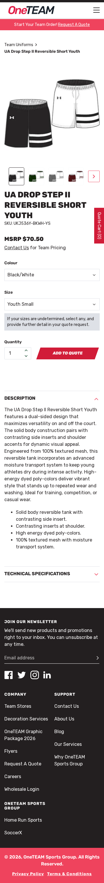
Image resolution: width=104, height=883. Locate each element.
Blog (59, 731)
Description (20, 398)
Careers (12, 776)
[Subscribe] (95, 658)
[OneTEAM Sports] (31, 10)
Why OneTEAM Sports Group (69, 760)
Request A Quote (22, 764)
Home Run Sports (23, 820)
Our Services (68, 744)
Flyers (10, 751)
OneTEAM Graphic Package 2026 (23, 735)
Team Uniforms (18, 44)
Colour (10, 263)
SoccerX (13, 832)
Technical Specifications (37, 573)
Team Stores (17, 706)
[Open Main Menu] (96, 10)
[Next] (94, 176)
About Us (64, 719)
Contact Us (16, 247)
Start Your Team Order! (52, 24)
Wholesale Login (21, 789)
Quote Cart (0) (99, 225)
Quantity (13, 341)
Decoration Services (26, 719)
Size (8, 292)
